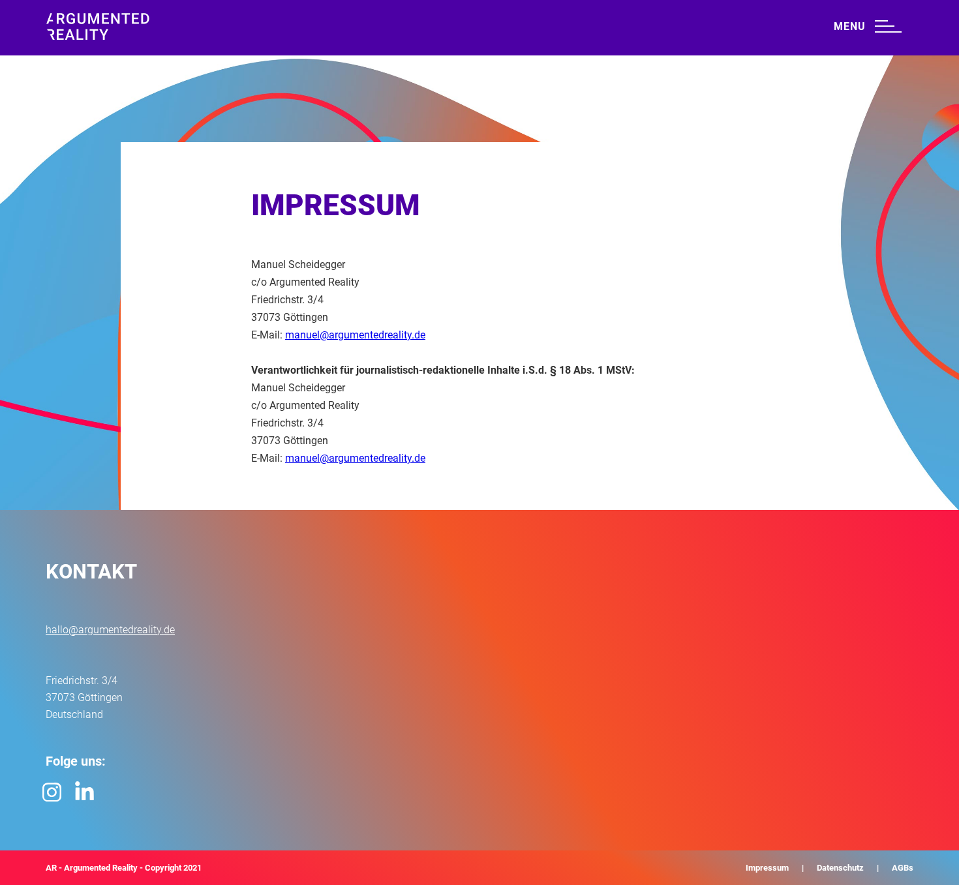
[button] (867, 25)
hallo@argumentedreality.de (110, 629)
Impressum (767, 868)
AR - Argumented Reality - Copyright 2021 (124, 868)
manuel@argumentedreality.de (355, 335)
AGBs (902, 868)
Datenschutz (840, 868)
